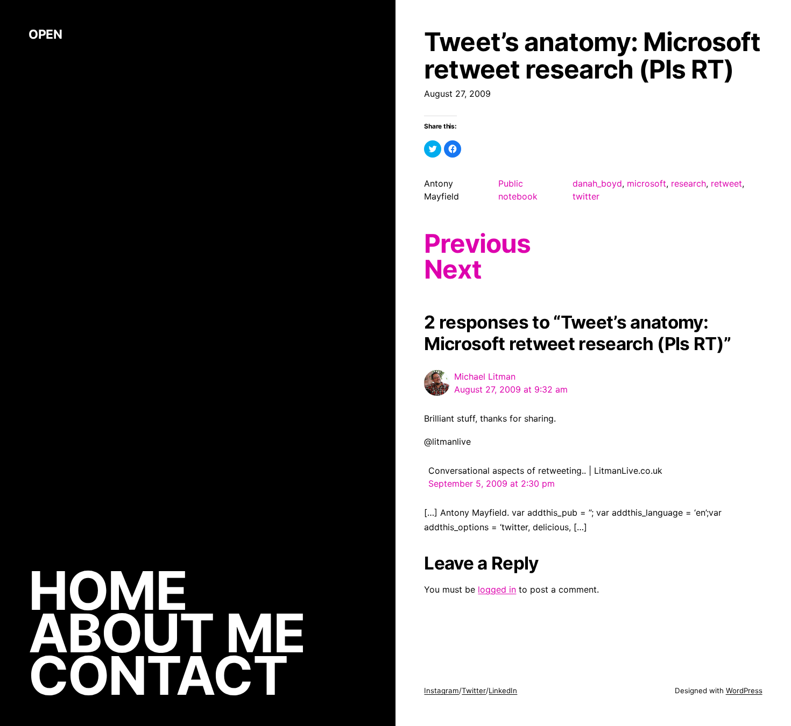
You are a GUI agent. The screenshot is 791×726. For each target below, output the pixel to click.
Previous (477, 243)
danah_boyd (597, 183)
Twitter (474, 690)
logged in (497, 589)
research (688, 183)
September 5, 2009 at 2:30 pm (491, 483)
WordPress (744, 690)
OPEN (45, 34)
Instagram (441, 690)
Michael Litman (484, 376)
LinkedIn (503, 690)
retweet (726, 183)
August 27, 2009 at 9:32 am (511, 389)
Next (452, 269)
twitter (586, 196)
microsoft (646, 183)
